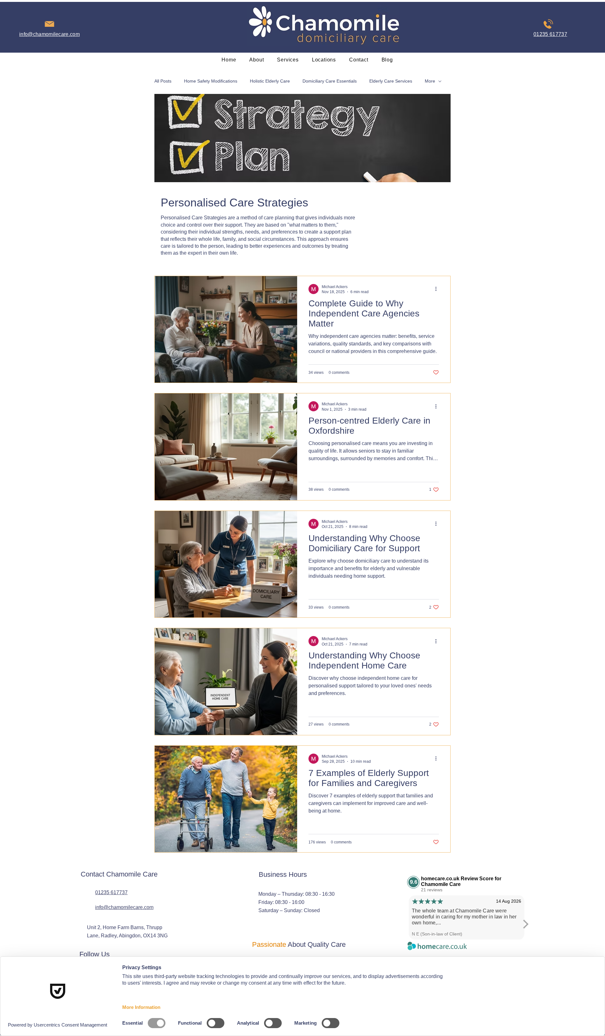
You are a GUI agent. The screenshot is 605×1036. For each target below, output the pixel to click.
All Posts (162, 81)
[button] (288, 60)
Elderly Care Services (390, 81)
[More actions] (438, 289)
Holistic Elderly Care (270, 81)
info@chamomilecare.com (124, 907)
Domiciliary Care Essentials (329, 81)
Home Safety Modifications (210, 81)
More (430, 81)
